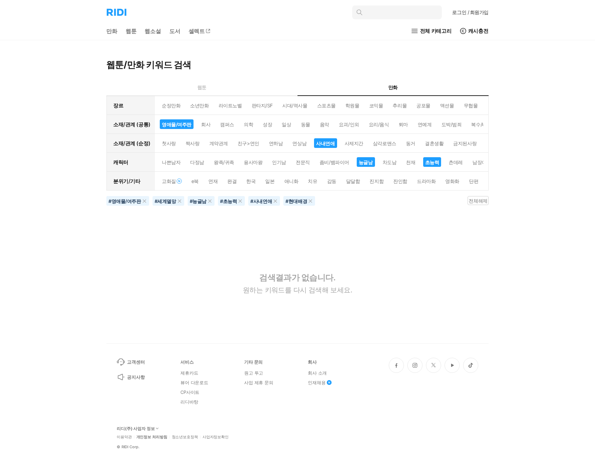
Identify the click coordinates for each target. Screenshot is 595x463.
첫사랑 (169, 143)
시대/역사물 (294, 105)
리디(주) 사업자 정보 (136, 428)
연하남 (276, 143)
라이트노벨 (230, 105)
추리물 (400, 105)
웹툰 (131, 31)
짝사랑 (193, 143)
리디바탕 (189, 402)
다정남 (197, 162)
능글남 (366, 162)
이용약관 (124, 437)
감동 (331, 181)
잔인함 (400, 181)
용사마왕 (253, 162)
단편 (473, 181)
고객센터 (136, 362)
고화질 (169, 181)
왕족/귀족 (224, 162)
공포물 (423, 105)
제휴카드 (189, 373)
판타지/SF (262, 105)
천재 (410, 162)
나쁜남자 (171, 162)
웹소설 (153, 31)
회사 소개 (317, 373)
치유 (312, 181)
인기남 (279, 162)
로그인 (470, 12)
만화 (111, 31)
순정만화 (171, 105)
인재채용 (316, 382)
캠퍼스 (227, 124)
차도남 (390, 162)
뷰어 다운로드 (194, 382)
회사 (205, 124)
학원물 (352, 105)
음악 (324, 124)
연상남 (299, 143)
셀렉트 (197, 31)
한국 (250, 181)
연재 (213, 181)
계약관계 (218, 143)
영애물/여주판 (176, 124)
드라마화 (426, 181)
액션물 (447, 105)
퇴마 (403, 124)
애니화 (291, 181)
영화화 (452, 181)
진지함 (376, 181)
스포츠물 (326, 105)
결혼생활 (434, 143)
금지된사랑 (465, 143)
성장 (267, 124)
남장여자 (481, 162)
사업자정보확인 (215, 437)
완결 (232, 181)
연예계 (425, 124)
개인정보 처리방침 (151, 437)
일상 (286, 124)
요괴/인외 (349, 124)
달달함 (353, 181)
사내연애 (325, 143)
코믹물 (376, 105)
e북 (195, 181)
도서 (174, 31)
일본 (269, 181)
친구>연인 (248, 143)
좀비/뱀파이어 (334, 162)
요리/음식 (379, 124)
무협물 (471, 105)
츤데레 (456, 162)
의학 (248, 124)
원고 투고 (253, 373)
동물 (305, 124)
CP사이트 (189, 392)
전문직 (303, 162)
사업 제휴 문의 (258, 382)
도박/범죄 (451, 124)
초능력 (432, 162)
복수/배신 (481, 124)
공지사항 (136, 377)
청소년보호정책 (185, 437)
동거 (410, 143)
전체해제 (478, 201)
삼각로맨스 (384, 143)
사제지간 (354, 143)
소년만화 (199, 105)
